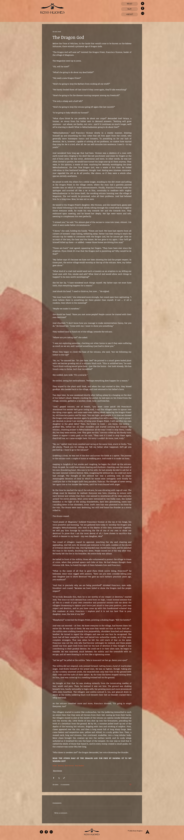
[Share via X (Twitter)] (59, 778)
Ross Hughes (79, 765)
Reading (61, 765)
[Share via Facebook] (54, 778)
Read (129, 3)
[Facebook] (142, 8)
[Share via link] (64, 778)
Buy (130, 9)
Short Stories (69, 765)
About (129, 14)
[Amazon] (142, 3)
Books (55, 765)
